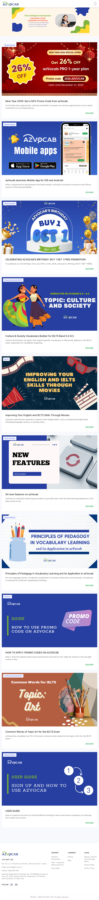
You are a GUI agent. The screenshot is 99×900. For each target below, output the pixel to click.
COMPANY (72, 853)
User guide (55, 868)
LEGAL (86, 853)
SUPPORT (55, 853)
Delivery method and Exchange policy (90, 859)
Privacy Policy (89, 865)
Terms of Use (89, 868)
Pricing (70, 857)
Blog (69, 860)
